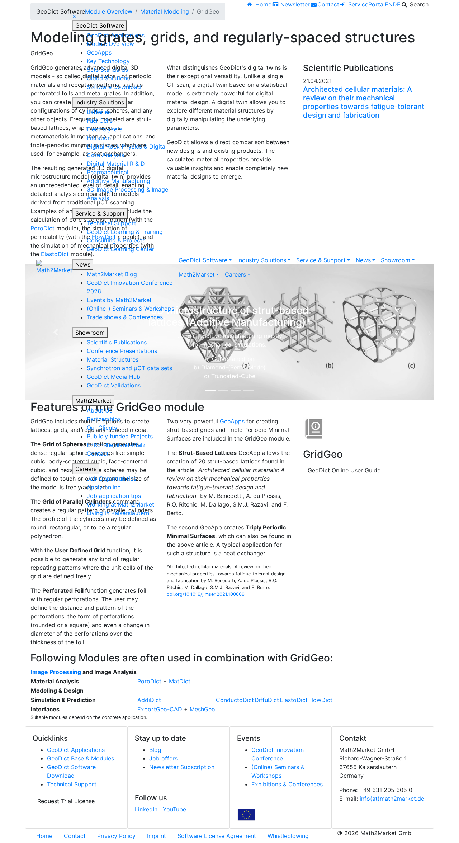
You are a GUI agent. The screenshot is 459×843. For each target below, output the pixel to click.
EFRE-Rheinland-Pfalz (116, 444)
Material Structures (112, 359)
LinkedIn (146, 809)
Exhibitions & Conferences (287, 784)
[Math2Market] (54, 267)
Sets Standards (107, 69)
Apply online (103, 487)
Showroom (90, 332)
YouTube (174, 809)
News (82, 264)
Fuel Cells (100, 120)
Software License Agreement (217, 835)
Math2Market (93, 400)
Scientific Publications (117, 342)
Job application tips (114, 495)
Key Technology (108, 61)
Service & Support (100, 213)
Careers (85, 468)
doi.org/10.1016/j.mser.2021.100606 (206, 594)
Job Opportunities (111, 478)
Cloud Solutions (108, 78)
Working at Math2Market (120, 504)
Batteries (99, 112)
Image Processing (56, 671)
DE (397, 4)
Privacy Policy (116, 835)
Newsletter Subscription (181, 767)
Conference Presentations (122, 350)
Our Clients (102, 427)
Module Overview (110, 43)
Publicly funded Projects (120, 436)
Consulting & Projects (116, 240)
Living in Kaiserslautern (118, 513)
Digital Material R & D (116, 163)
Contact (98, 453)
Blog (155, 749)
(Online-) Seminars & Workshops (130, 308)
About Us (99, 410)
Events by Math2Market (119, 299)
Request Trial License (66, 801)
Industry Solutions (99, 102)
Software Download (114, 86)
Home (44, 835)
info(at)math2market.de (392, 798)
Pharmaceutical (107, 172)
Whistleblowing (288, 835)
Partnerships (104, 419)
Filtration (99, 137)
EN (389, 4)
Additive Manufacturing (118, 180)
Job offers (163, 758)
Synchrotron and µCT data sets (129, 368)
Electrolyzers (104, 129)
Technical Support (111, 223)
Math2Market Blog (112, 274)
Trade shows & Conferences (125, 317)
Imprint (156, 835)
